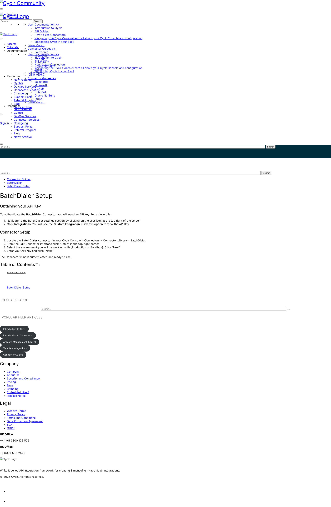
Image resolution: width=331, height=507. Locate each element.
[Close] (1, 114)
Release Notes (16, 395)
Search (37, 21)
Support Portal (23, 97)
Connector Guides (19, 179)
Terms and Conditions (21, 417)
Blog (17, 103)
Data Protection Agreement (25, 421)
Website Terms (16, 411)
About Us (13, 375)
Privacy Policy (16, 414)
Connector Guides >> (42, 48)
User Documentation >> (43, 24)
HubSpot (40, 92)
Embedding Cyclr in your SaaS (54, 41)
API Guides (41, 31)
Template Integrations (15, 348)
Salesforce (41, 52)
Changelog (21, 93)
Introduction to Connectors (18, 335)
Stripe (38, 99)
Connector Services (26, 90)
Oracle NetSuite (44, 95)
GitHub (39, 88)
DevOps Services (25, 86)
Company (13, 371)
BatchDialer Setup (18, 186)
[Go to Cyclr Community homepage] (22, 3)
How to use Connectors (50, 35)
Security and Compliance (23, 378)
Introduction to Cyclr (48, 28)
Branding (12, 389)
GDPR (10, 428)
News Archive (23, 107)
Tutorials (12, 47)
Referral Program (25, 100)
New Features (23, 79)
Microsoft (40, 85)
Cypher (18, 83)
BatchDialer (14, 182)
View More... (36, 45)
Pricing (11, 382)
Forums (11, 43)
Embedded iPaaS (18, 392)
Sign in (4, 123)
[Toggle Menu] (1, 8)
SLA (9, 424)
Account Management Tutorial (19, 342)
